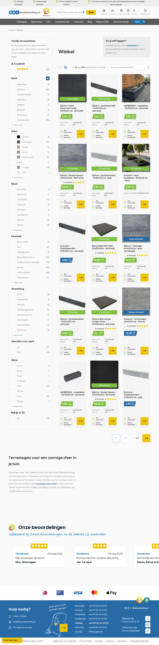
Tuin (48, 22)
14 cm (33, 371)
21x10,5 (33, 220)
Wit (36, 172)
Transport (104, 14)
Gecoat (33, 305)
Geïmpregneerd (33, 310)
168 (137, 438)
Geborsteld (33, 299)
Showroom (121, 14)
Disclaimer (122, 641)
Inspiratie (78, 22)
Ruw (33, 247)
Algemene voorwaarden (64, 641)
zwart (36, 137)
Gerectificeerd (33, 315)
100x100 (33, 189)
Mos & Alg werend (33, 257)
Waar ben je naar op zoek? (70, 12)
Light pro (33, 99)
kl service (112, 14)
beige (36, 147)
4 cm (33, 396)
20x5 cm (33, 205)
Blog (90, 22)
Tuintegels (22, 22)
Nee (33, 352)
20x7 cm (33, 210)
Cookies (99, 641)
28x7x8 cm (33, 194)
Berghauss (33, 115)
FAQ (128, 14)
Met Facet (33, 330)
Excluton (33, 89)
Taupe (36, 167)
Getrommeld (33, 325)
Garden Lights (33, 94)
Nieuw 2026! (102, 22)
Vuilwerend (33, 277)
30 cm (33, 391)
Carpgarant (33, 120)
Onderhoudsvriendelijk (33, 262)
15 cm (33, 376)
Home (11, 30)
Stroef (33, 267)
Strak (33, 294)
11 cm (33, 366)
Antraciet (36, 142)
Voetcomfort (33, 272)
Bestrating (36, 22)
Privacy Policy (86, 641)
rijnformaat (33, 215)
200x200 (33, 199)
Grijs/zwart (36, 157)
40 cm (33, 401)
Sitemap (110, 641)
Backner (33, 110)
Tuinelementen (62, 22)
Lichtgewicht (33, 252)
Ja (33, 347)
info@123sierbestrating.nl (24, 622)
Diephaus (33, 84)
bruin (36, 152)
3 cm (33, 386)
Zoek (91, 12)
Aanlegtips (132, 45)
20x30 (33, 225)
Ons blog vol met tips (22, 627)
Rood (33, 162)
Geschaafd (33, 320)
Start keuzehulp (121, 22)
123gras (33, 105)
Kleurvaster (33, 242)
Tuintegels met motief (46, 484)
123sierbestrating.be (139, 641)
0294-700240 (20, 616)
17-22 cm (33, 381)
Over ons (134, 14)
